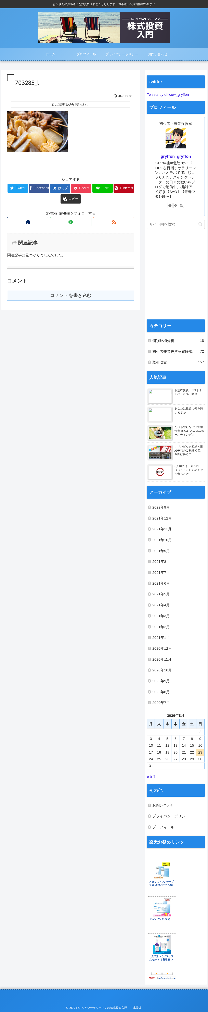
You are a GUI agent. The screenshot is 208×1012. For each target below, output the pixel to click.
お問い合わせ (163, 805)
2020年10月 (162, 670)
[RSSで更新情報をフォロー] (113, 221)
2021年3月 (161, 616)
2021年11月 (161, 529)
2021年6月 (161, 583)
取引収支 (178, 362)
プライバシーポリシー (170, 816)
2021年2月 (161, 627)
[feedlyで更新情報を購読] (70, 221)
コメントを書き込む (71, 295)
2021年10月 (162, 540)
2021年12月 (162, 518)
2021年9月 (161, 551)
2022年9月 (161, 507)
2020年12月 (162, 648)
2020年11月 (161, 659)
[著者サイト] (27, 221)
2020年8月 (161, 692)
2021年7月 (161, 573)
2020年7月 (161, 703)
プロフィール (163, 827)
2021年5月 (161, 594)
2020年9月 (161, 681)
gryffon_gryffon (176, 156)
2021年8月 (161, 562)
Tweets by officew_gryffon (168, 95)
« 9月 (151, 777)
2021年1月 (161, 638)
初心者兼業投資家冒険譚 (178, 351)
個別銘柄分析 (178, 341)
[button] (200, 224)
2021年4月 (161, 605)
